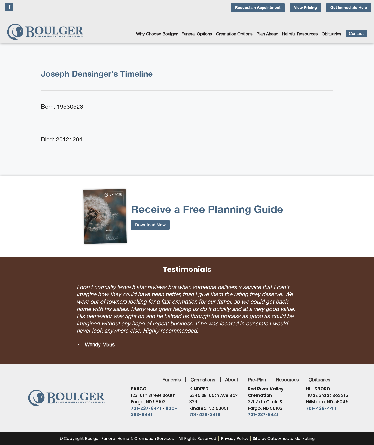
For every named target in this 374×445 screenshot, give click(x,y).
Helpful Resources (300, 33)
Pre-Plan (257, 372)
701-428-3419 (204, 407)
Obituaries (331, 33)
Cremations (203, 372)
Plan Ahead (267, 33)
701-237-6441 (146, 401)
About (231, 372)
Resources (287, 372)
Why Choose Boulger (157, 33)
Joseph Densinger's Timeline (97, 73)
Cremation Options (234, 33)
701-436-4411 (321, 401)
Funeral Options (196, 33)
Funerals (171, 372)
